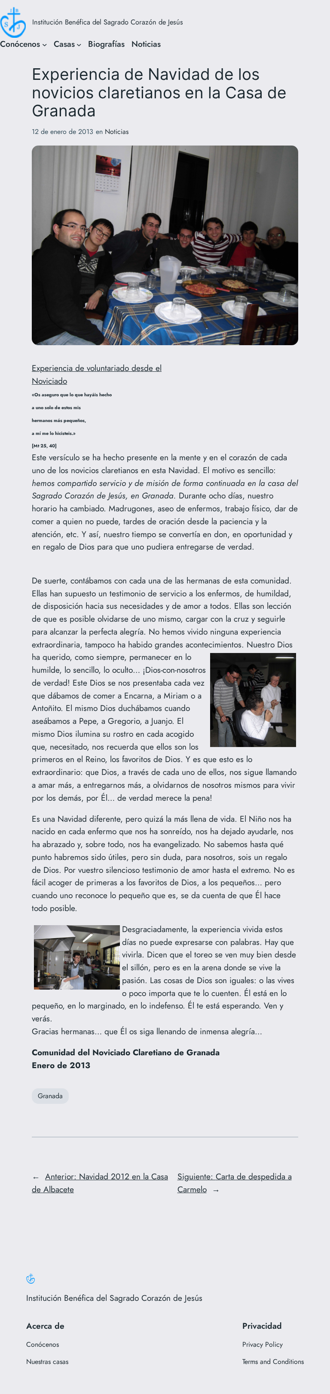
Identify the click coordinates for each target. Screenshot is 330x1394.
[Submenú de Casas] (79, 44)
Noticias (146, 44)
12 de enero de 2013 (62, 132)
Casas (64, 44)
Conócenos (20, 44)
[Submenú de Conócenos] (44, 44)
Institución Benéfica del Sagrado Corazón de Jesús (107, 22)
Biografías (106, 44)
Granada (50, 1096)
